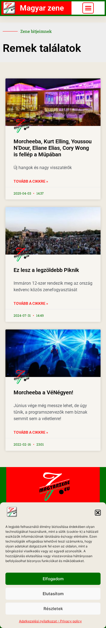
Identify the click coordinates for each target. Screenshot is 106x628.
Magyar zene (42, 8)
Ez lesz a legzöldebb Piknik (46, 270)
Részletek (53, 608)
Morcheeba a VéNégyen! (43, 392)
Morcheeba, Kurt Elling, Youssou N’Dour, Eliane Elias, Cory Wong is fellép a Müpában (53, 148)
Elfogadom (53, 578)
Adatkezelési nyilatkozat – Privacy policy (50, 621)
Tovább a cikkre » (31, 181)
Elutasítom (53, 593)
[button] (98, 512)
